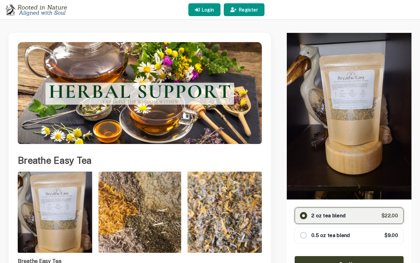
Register (248, 9)
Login (207, 9)
